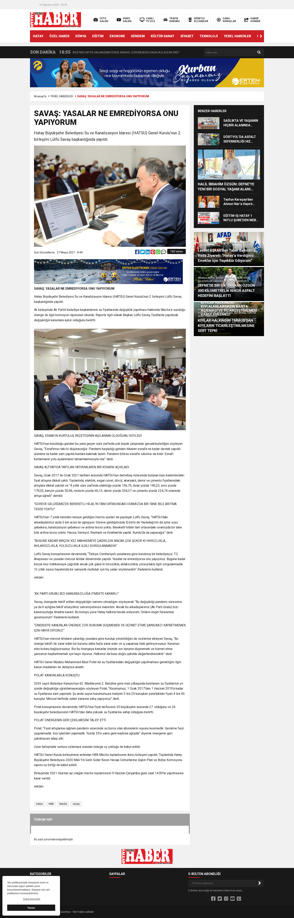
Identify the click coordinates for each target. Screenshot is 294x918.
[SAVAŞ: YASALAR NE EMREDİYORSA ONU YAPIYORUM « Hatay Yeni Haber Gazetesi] (55, 19)
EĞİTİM (98, 36)
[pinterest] (153, 252)
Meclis (63, 803)
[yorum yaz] (163, 252)
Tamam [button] (31, 908)
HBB (51, 803)
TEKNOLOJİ (209, 36)
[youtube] (232, 899)
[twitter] (142, 252)
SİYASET (187, 36)
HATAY (38, 36)
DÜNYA (80, 36)
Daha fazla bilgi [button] (31, 899)
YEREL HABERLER (237, 36)
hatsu (39, 803)
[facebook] (137, 252)
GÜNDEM (138, 36)
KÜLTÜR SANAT (162, 36)
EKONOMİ (117, 36)
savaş (76, 803)
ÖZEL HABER (59, 36)
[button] (261, 36)
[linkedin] (148, 252)
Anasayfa (40, 96)
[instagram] (226, 899)
